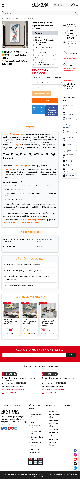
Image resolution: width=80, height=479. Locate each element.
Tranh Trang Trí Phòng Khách (22, 19)
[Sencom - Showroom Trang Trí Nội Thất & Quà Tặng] (40, 5)
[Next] (55, 314)
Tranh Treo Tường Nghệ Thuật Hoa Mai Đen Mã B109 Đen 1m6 (47, 323)
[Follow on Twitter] (5, 428)
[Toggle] (5, 265)
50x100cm (40, 240)
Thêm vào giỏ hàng (41, 93)
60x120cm (48, 240)
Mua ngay (45, 100)
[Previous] (5, 314)
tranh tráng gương (23, 166)
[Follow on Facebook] (2, 428)
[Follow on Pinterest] (9, 428)
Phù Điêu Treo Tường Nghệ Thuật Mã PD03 (11, 322)
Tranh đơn (40, 247)
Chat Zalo (38, 110)
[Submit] (72, 5)
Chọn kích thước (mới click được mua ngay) (46, 77)
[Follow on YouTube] (12, 428)
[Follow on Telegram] (16, 428)
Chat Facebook (52, 111)
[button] (3, 5)
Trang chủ (4, 19)
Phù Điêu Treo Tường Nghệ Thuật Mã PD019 (29, 322)
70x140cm (40, 241)
